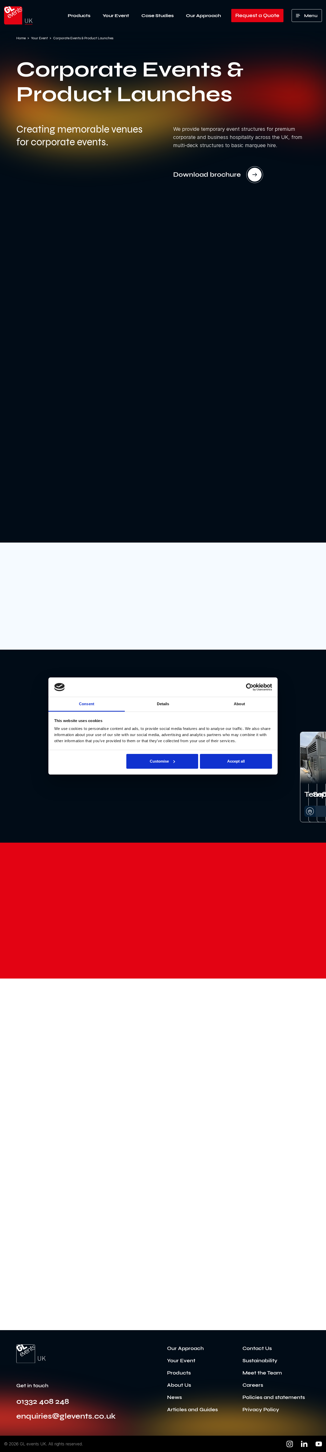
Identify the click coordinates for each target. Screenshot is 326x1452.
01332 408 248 (42, 1401)
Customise (159, 761)
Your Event (116, 15)
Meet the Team (262, 1373)
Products (79, 15)
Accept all (236, 761)
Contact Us (257, 1348)
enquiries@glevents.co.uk (66, 1416)
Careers (252, 1385)
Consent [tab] (86, 704)
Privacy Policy (260, 1409)
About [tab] (239, 704)
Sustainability (259, 1360)
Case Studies (157, 15)
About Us (179, 1385)
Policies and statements (273, 1397)
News (174, 1397)
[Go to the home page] (31, 1353)
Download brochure (207, 174)
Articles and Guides (192, 1409)
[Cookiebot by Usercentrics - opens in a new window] (249, 687)
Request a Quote (257, 15)
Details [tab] (163, 704)
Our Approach (203, 15)
